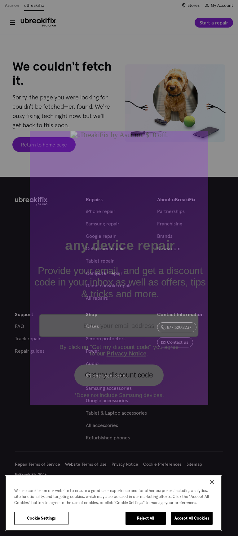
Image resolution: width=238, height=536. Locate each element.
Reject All (145, 518)
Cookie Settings (41, 518)
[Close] (212, 482)
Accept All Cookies (191, 518)
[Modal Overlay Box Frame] (119, 268)
